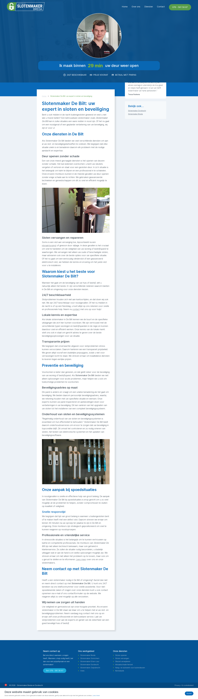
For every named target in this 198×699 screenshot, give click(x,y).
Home (125, 6)
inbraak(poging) (49, 245)
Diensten (148, 6)
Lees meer (81, 559)
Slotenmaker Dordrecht (137, 111)
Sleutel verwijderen (122, 661)
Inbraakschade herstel (124, 664)
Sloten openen (121, 655)
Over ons (136, 6)
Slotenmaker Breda (135, 114)
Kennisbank (119, 671)
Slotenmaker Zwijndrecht (90, 668)
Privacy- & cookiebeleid (184, 685)
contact (76, 309)
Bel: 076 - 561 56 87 (54, 670)
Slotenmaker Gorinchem (89, 658)
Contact (161, 6)
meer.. (82, 671)
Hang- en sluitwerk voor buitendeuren (130, 668)
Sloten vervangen (122, 658)
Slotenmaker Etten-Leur (89, 661)
